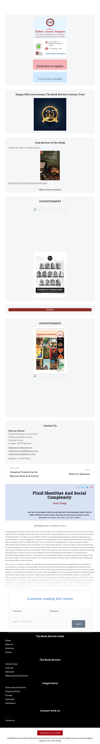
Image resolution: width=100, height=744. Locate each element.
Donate (8, 652)
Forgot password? (26, 621)
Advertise (9, 648)
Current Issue (11, 664)
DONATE (50, 309)
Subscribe (9, 672)
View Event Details (50, 79)
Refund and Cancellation (16, 675)
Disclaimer (10, 703)
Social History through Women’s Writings (27, 183)
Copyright (9, 699)
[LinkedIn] (87, 487)
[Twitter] (83, 487)
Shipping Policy (12, 691)
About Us (9, 644)
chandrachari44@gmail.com (21, 454)
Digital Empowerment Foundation (79, 738)
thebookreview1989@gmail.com (23, 451)
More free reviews (50, 189)
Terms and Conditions (15, 687)
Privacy (8, 695)
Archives (9, 668)
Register (16, 621)
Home (8, 640)
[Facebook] (78, 487)
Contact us (10, 720)
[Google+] (92, 487)
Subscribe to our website (50, 733)
